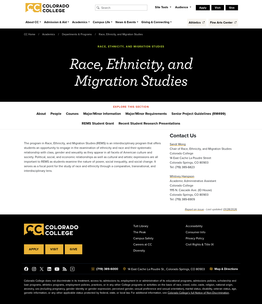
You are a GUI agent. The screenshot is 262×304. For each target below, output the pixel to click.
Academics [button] (79, 22)
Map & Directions (226, 269)
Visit (54, 249)
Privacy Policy (195, 238)
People (55, 113)
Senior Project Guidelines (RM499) (198, 113)
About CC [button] (32, 22)
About (41, 113)
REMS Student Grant (98, 123)
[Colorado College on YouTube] (57, 269)
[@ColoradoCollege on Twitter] (41, 269)
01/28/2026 (230, 209)
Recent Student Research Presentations (149, 123)
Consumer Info (195, 232)
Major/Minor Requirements (146, 113)
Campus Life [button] (101, 22)
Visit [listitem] (218, 8)
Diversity (139, 250)
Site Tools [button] (162, 7)
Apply (34, 249)
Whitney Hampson (182, 176)
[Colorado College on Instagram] (34, 269)
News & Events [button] (125, 22)
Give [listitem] (232, 8)
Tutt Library (140, 226)
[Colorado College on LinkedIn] (49, 269)
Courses (72, 113)
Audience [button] (182, 7)
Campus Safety (143, 238)
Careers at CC (142, 244)
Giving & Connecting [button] (155, 22)
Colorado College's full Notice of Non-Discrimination (198, 293)
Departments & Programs (77, 34)
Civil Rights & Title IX (200, 244)
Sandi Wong (178, 144)
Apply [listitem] (202, 8)
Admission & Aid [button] (55, 22)
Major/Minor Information (102, 113)
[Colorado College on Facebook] (26, 269)
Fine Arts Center (221, 22)
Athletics (195, 22)
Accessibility (194, 226)
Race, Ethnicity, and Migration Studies (121, 34)
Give (73, 249)
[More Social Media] (72, 269)
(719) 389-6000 (107, 269)
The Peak (139, 232)
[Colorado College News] (64, 269)
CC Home (29, 34)
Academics (48, 34)
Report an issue (194, 209)
